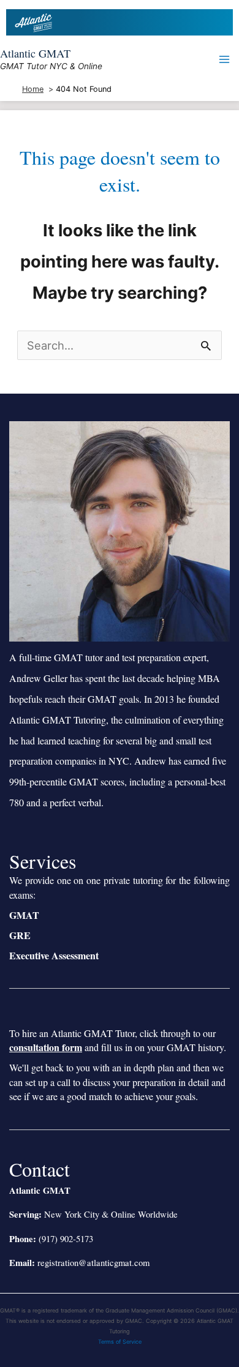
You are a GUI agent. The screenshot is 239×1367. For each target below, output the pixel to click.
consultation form (45, 1047)
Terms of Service (120, 1341)
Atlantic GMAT (35, 53)
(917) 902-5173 (66, 1239)
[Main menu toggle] (224, 59)
